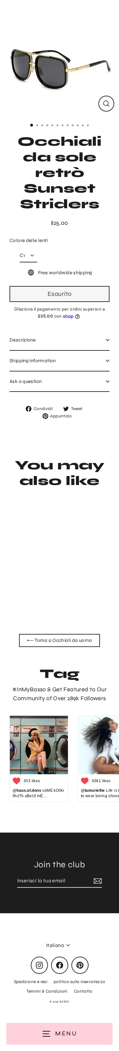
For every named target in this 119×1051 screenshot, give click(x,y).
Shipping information (33, 361)
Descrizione (23, 340)
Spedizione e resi (31, 981)
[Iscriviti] (97, 881)
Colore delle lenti (29, 240)
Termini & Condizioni (47, 991)
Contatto (83, 991)
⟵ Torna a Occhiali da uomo (59, 640)
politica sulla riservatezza (79, 981)
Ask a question (26, 381)
